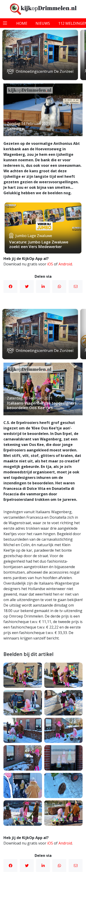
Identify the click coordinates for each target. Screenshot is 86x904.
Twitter (27, 286)
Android (65, 264)
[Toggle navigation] (5, 23)
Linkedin (43, 286)
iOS (50, 264)
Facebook (10, 286)
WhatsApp (59, 286)
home (21, 23)
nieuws (43, 23)
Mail (76, 286)
